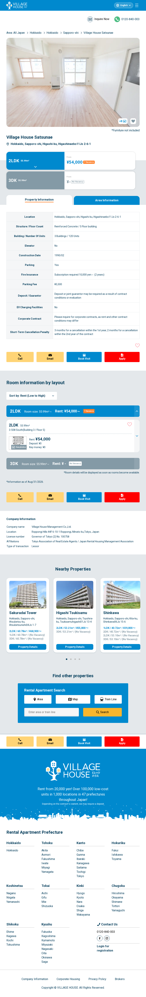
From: (69, 157)
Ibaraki (81, 859)
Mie (43, 901)
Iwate (44, 863)
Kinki (80, 886)
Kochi (9, 940)
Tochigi (81, 872)
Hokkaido (13, 843)
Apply (122, 358)
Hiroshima (118, 893)
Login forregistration (105, 948)
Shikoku (12, 924)
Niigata (10, 897)
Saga (44, 961)
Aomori (45, 854)
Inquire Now (101, 19)
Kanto (81, 843)
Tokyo (80, 876)
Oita (43, 953)
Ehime (10, 931)
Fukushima (48, 859)
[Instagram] (107, 938)
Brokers (120, 979)
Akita (44, 850)
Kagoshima (48, 936)
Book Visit (84, 358)
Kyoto (80, 897)
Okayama (117, 897)
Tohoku (47, 843)
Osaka (80, 906)
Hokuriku (118, 843)
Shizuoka (47, 906)
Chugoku (118, 886)
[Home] (73, 770)
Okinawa (46, 957)
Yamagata (47, 872)
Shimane (117, 901)
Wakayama (83, 914)
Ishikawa (117, 854)
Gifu (43, 897)
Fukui (115, 850)
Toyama (116, 859)
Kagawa (11, 936)
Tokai (45, 886)
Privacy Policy (97, 979)
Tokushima (13, 944)
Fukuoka (46, 931)
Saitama (82, 867)
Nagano (11, 893)
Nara (79, 901)
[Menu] (137, 5)
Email (50, 358)
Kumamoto (48, 940)
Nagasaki (47, 949)
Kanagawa (83, 863)
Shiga (80, 910)
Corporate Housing (68, 979)
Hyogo (81, 893)
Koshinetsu (14, 886)
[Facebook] (100, 938)
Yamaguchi (118, 910)
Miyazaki (47, 944)
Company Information (35, 979)
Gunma (81, 854)
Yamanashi (13, 901)
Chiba (80, 850)
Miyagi (45, 867)
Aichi (44, 893)
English (124, 5)
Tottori (116, 906)
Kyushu (46, 924)
